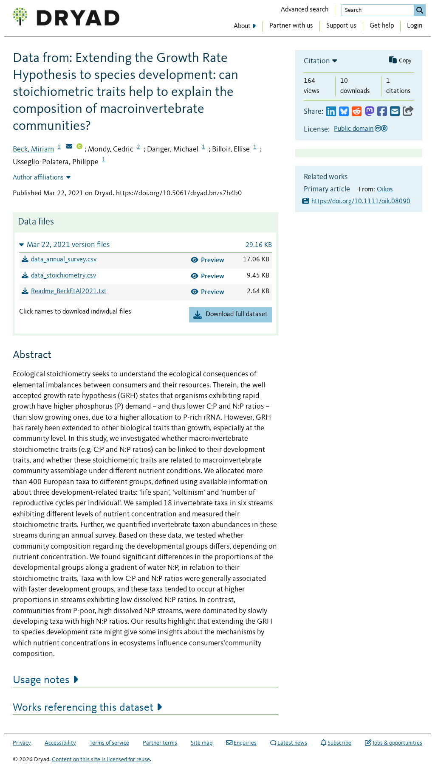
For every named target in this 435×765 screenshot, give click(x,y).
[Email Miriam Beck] (69, 147)
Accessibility (60, 743)
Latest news (292, 743)
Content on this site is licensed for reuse (101, 759)
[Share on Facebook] (382, 112)
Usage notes (41, 680)
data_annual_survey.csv (63, 259)
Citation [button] (317, 61)
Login (414, 25)
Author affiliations (38, 177)
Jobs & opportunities (397, 743)
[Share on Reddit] (357, 112)
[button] (145, 244)
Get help (382, 25)
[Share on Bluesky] (344, 112)
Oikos (385, 189)
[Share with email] (395, 112)
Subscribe (339, 743)
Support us (341, 25)
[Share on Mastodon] (369, 112)
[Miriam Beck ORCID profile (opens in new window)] (79, 147)
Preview (212, 260)
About (242, 26)
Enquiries (245, 743)
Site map (201, 743)
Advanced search (304, 9)
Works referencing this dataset (83, 707)
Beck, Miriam (33, 149)
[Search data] (420, 10)
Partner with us (291, 25)
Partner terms (160, 743)
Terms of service (109, 743)
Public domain (353, 129)
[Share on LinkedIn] (331, 112)
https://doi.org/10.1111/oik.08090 (360, 201)
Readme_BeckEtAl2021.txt (69, 291)
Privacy (22, 743)
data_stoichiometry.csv (63, 275)
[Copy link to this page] (408, 112)
